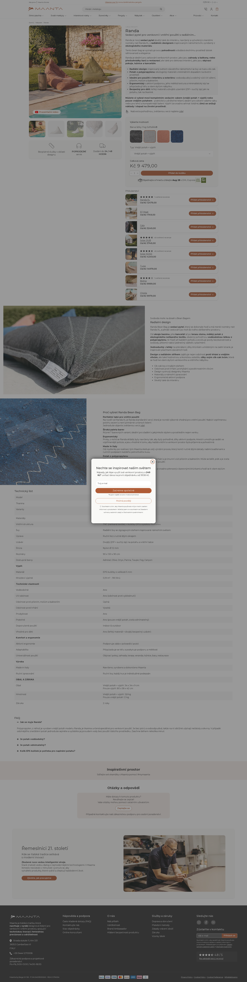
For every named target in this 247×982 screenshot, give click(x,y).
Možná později (123, 501)
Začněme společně (123, 490)
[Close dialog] (153, 462)
